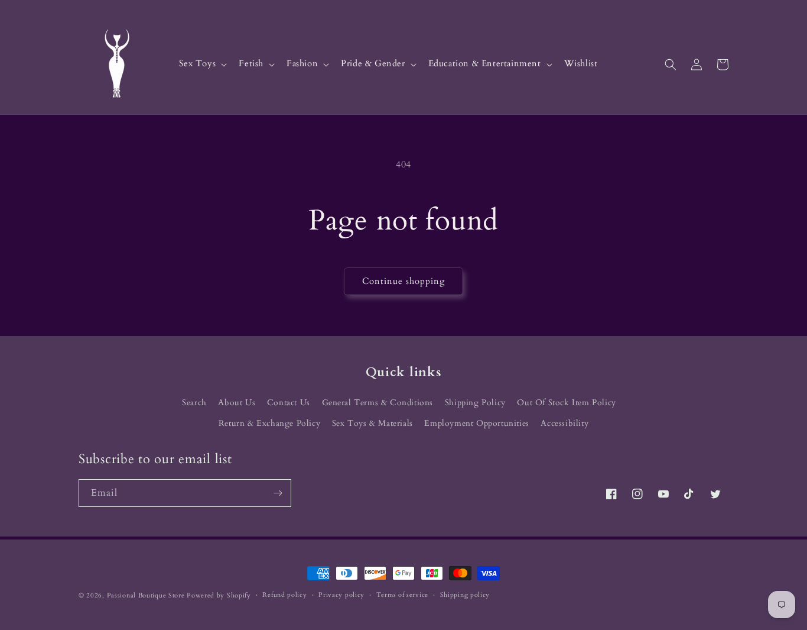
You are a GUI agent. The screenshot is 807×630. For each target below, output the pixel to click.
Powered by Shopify (219, 595)
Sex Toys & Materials (372, 423)
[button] (202, 64)
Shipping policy (465, 594)
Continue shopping (403, 281)
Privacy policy (341, 594)
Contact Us (288, 402)
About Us (236, 402)
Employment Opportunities (476, 423)
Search (194, 402)
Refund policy (284, 594)
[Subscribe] (278, 493)
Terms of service (402, 594)
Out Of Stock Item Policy (566, 402)
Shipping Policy (475, 402)
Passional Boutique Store (146, 595)
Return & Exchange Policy (269, 423)
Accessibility (564, 423)
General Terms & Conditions (378, 402)
